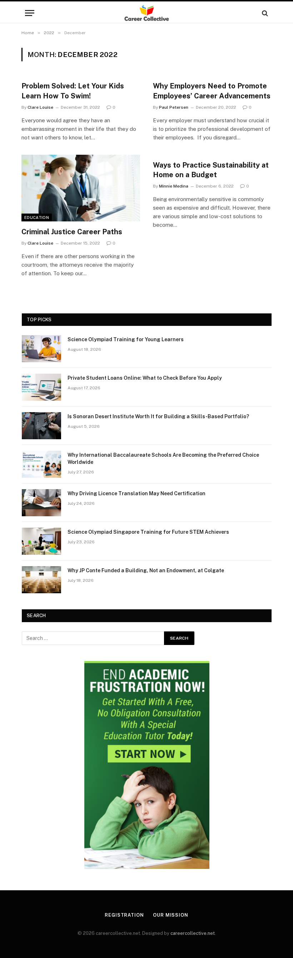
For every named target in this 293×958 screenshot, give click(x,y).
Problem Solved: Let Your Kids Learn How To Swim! (72, 91)
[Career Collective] (146, 13)
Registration (124, 915)
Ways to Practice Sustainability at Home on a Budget (211, 170)
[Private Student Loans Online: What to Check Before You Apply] (41, 387)
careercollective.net (192, 933)
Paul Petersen (173, 107)
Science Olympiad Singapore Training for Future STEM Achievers (148, 532)
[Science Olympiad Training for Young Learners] (41, 348)
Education (36, 217)
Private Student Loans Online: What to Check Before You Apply (145, 378)
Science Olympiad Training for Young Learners (126, 339)
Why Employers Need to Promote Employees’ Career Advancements (211, 91)
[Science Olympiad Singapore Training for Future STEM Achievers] (41, 541)
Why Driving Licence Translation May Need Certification (136, 493)
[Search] (264, 13)
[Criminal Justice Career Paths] (80, 188)
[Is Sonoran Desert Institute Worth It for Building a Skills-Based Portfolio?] (41, 425)
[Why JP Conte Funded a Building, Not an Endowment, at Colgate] (41, 579)
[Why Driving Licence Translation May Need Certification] (41, 502)
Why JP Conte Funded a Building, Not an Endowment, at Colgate (146, 570)
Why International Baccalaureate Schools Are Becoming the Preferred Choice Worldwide (163, 458)
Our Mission (170, 915)
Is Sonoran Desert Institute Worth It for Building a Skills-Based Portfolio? (158, 416)
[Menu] (29, 13)
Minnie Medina (173, 186)
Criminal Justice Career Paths (71, 231)
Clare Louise (40, 107)
